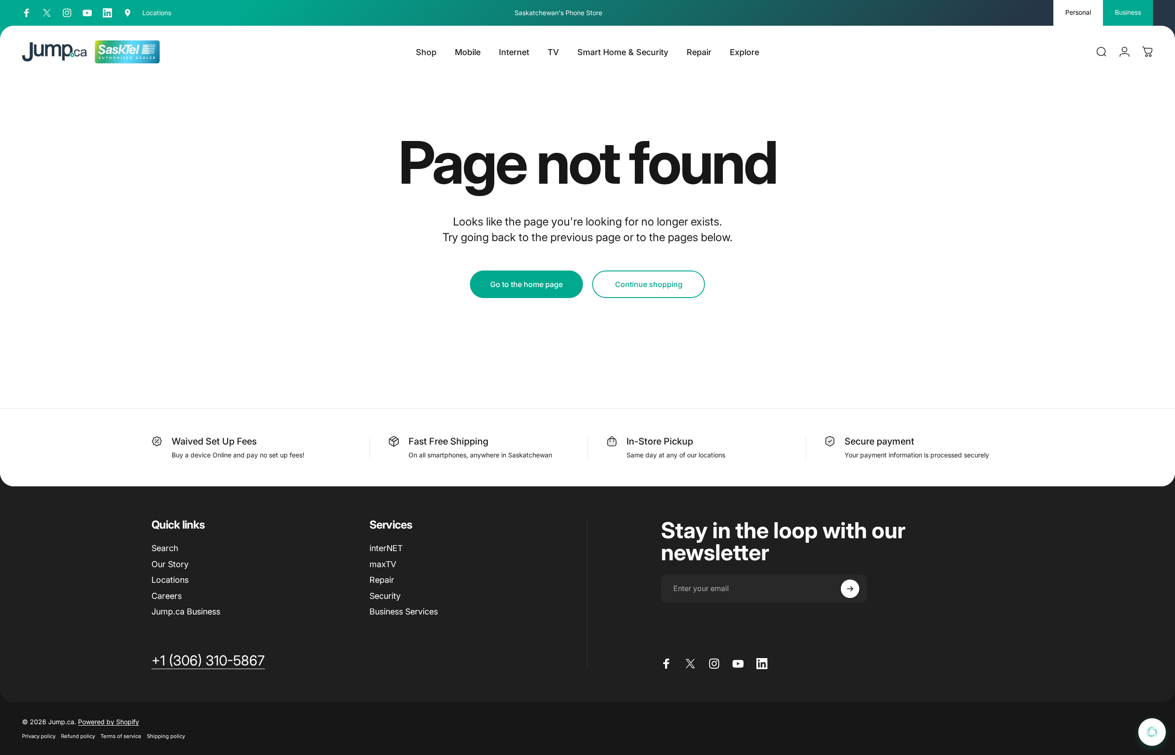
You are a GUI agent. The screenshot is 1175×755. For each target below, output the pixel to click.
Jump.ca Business (185, 611)
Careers (166, 596)
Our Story (170, 564)
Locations (170, 580)
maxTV (382, 564)
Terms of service (121, 736)
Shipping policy (166, 736)
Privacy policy (39, 736)
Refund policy (78, 736)
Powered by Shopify (108, 722)
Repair (381, 580)
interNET (386, 548)
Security (385, 596)
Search (164, 548)
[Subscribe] (850, 589)
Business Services (403, 611)
